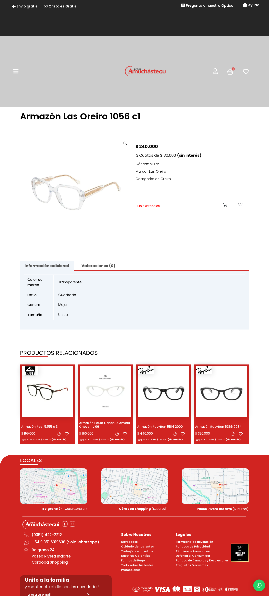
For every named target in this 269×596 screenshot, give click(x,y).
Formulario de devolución (194, 542)
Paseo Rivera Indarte (51, 556)
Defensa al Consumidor (193, 556)
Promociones (130, 570)
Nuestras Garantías (135, 556)
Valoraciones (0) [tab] (98, 265)
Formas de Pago (133, 560)
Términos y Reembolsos (193, 551)
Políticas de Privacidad (193, 546)
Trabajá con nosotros (137, 551)
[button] (125, 143)
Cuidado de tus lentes (137, 546)
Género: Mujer (147, 164)
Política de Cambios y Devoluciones (202, 560)
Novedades (129, 542)
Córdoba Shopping (50, 562)
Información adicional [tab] (47, 265)
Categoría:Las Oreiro (153, 179)
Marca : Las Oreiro (150, 171)
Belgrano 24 (43, 550)
